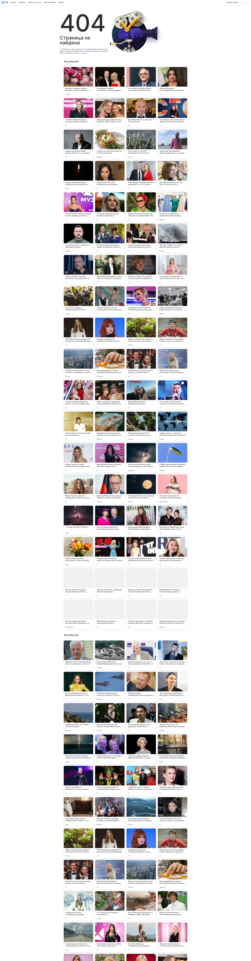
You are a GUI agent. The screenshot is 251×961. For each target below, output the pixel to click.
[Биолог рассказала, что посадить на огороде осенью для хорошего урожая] (78, 739)
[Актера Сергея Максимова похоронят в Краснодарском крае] (78, 175)
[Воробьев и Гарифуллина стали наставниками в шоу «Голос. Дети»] (172, 520)
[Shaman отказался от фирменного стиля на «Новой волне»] (78, 906)
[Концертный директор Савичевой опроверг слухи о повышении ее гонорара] (110, 332)
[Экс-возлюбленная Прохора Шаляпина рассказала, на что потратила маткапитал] (78, 812)
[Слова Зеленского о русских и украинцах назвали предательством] (78, 238)
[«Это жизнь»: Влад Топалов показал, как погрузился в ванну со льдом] (172, 395)
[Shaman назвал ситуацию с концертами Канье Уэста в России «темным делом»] (78, 583)
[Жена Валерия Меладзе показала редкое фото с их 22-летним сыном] (141, 175)
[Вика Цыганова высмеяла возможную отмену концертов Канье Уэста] (172, 363)
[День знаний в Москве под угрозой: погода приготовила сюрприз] (110, 843)
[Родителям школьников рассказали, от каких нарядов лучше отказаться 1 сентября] (78, 551)
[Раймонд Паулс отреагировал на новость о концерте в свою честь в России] (78, 780)
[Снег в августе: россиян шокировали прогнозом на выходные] (141, 144)
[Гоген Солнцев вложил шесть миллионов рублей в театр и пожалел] (141, 238)
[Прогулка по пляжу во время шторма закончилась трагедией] (78, 874)
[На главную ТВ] (6, 2)
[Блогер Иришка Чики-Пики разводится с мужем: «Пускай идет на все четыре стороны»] (141, 739)
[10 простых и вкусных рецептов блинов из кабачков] (110, 144)
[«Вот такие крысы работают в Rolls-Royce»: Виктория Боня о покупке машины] (172, 812)
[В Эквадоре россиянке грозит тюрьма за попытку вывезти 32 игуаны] (110, 426)
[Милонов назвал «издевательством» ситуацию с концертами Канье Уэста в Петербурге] (141, 812)
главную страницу (80, 53)
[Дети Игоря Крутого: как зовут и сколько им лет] (141, 113)
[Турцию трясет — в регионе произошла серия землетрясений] (172, 426)
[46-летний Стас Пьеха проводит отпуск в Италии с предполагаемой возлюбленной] (78, 426)
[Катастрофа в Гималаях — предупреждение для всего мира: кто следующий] (110, 780)
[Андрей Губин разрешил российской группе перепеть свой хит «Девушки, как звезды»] (110, 645)
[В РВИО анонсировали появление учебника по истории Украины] (172, 457)
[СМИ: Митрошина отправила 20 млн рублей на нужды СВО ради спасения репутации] (78, 332)
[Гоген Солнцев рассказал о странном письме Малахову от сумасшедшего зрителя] (110, 906)
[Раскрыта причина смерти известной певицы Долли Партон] (110, 551)
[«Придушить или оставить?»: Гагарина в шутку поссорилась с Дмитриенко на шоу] (141, 301)
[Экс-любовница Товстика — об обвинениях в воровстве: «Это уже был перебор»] (78, 645)
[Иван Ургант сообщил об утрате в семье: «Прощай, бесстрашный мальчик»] (172, 780)
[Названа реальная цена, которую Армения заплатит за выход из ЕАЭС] (172, 614)
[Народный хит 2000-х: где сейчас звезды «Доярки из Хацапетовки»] (172, 739)
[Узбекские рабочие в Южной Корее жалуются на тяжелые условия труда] (172, 301)
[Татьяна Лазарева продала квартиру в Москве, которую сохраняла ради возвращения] (141, 874)
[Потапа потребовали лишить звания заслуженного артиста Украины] (110, 238)
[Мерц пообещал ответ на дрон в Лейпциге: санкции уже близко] (110, 489)
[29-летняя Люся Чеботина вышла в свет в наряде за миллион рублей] (78, 207)
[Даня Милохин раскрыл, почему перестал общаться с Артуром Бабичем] (110, 269)
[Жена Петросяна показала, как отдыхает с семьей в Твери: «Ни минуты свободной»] (141, 207)
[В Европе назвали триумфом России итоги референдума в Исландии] (110, 937)
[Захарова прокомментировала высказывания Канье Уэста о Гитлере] (172, 906)
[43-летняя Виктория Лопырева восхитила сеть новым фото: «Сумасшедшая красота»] (172, 645)
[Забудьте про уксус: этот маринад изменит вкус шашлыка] (172, 843)
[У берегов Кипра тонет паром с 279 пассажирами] (78, 843)
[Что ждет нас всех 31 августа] (78, 520)
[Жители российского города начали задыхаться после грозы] (141, 457)
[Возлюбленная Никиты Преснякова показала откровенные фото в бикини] (141, 395)
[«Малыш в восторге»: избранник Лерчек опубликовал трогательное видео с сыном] (110, 583)
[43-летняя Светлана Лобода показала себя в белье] (110, 207)
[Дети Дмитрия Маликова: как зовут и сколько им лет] (172, 175)
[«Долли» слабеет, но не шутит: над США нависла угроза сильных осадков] (172, 238)
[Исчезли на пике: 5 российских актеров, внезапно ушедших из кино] (141, 269)
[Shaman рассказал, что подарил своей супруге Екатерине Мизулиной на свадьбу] (110, 874)
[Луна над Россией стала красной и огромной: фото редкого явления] (141, 489)
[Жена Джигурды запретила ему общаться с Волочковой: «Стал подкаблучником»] (110, 113)
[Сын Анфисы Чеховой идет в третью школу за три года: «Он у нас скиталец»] (172, 269)
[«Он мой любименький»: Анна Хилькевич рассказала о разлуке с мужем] (141, 551)
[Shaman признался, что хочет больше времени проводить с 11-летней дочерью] (141, 780)
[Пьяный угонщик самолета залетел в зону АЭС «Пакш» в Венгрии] (110, 812)
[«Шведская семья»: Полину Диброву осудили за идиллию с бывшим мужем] (141, 906)
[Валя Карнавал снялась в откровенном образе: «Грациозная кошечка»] (110, 614)
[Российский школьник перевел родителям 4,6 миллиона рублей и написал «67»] (172, 874)
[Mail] (3, 2)
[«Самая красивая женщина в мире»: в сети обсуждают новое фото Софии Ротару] (78, 395)
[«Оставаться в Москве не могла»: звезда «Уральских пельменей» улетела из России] (172, 113)
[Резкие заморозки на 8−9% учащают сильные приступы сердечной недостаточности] (141, 426)
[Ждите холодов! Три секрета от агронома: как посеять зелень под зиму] (141, 332)
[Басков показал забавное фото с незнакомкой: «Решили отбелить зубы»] (141, 645)
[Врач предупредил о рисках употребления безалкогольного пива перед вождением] (110, 363)
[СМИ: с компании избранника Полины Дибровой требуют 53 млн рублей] (110, 395)
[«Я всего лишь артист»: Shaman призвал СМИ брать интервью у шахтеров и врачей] (141, 614)
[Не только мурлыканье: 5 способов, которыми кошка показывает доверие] (172, 489)
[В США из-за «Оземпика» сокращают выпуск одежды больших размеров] (172, 207)
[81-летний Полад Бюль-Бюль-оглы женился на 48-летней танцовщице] (141, 81)
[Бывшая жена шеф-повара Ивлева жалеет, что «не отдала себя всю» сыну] (78, 144)
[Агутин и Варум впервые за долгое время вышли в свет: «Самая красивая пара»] (110, 520)
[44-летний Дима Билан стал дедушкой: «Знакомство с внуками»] (141, 843)
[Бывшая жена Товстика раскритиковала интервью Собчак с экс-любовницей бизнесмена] (110, 175)
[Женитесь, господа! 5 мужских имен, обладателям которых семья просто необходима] (141, 708)
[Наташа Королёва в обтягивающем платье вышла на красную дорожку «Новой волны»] (172, 81)
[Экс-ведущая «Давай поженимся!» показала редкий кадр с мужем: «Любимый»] (110, 81)
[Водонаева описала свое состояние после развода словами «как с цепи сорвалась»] (78, 677)
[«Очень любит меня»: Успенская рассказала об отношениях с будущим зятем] (172, 551)
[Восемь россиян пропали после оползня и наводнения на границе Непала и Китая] (78, 363)
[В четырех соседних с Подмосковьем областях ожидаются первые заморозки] (78, 301)
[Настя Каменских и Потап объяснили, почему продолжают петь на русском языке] (172, 677)
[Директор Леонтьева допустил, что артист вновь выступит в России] (141, 583)
